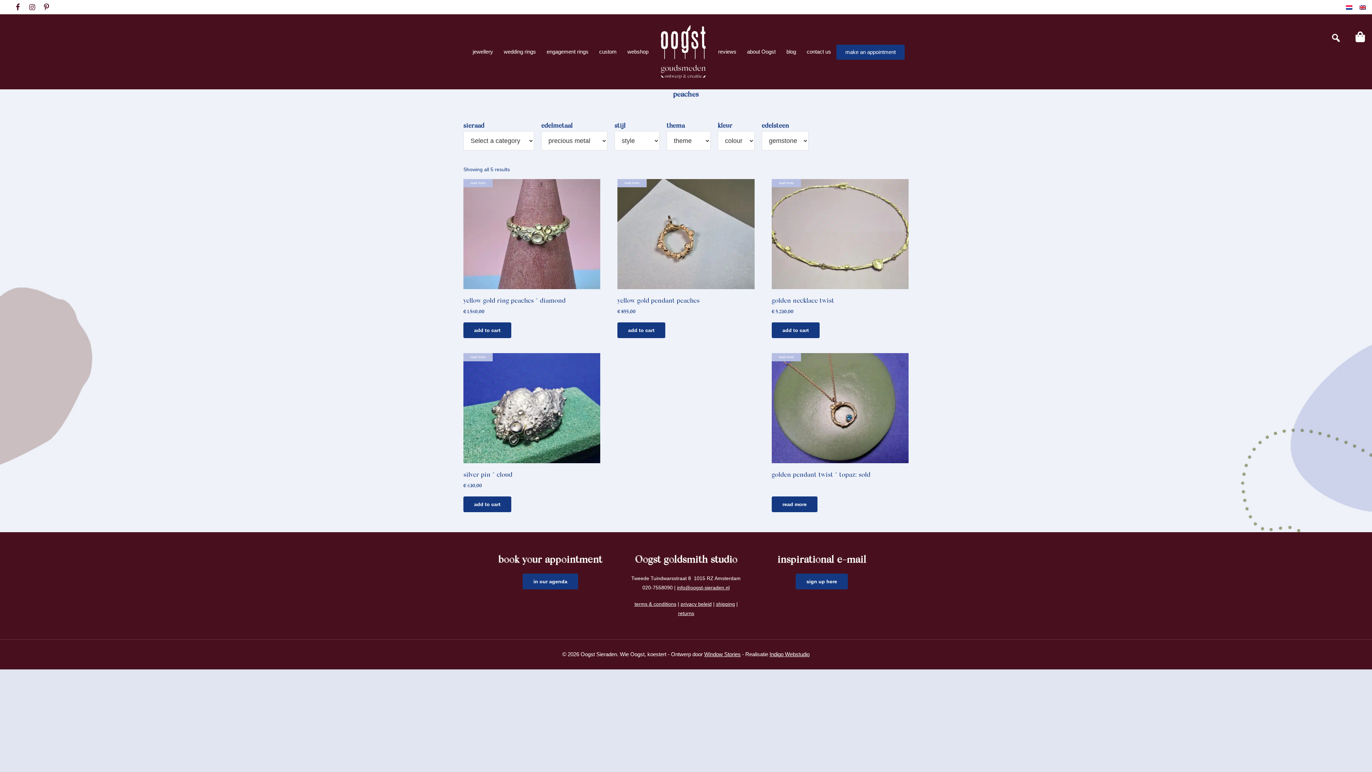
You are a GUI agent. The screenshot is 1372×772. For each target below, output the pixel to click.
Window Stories (722, 654)
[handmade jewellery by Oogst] (683, 52)
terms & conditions (655, 604)
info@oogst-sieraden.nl (703, 587)
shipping (725, 604)
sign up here (821, 581)
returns (686, 613)
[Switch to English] (1362, 7)
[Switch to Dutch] (1349, 7)
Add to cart (487, 330)
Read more (794, 504)
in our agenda (550, 581)
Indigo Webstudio (790, 654)
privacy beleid (696, 604)
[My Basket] (1360, 36)
